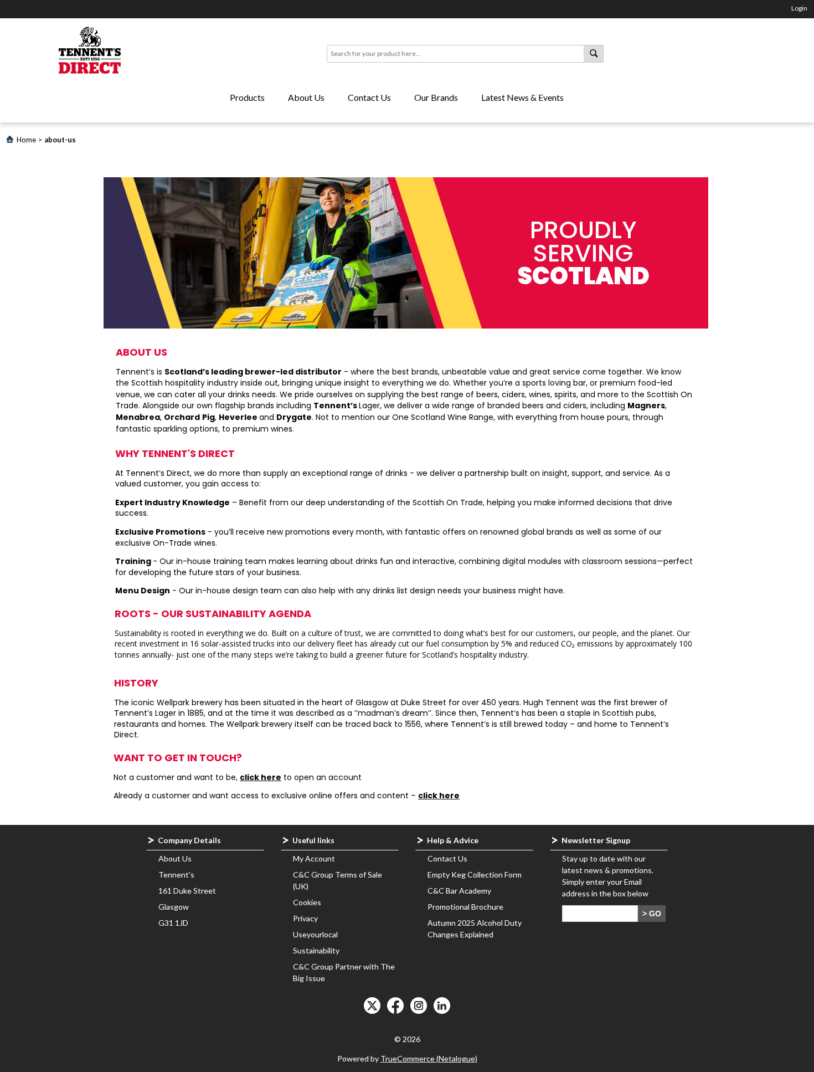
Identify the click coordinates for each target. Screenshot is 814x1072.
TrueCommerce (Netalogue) (428, 1058)
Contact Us (369, 97)
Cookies (307, 902)
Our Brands (436, 97)
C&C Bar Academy (459, 890)
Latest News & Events (522, 97)
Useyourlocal (315, 934)
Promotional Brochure (465, 906)
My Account (314, 858)
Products (247, 97)
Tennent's (176, 874)
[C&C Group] (90, 51)
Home (26, 139)
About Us (306, 97)
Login (799, 8)
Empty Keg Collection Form (474, 874)
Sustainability (316, 950)
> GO (651, 913)
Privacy (305, 918)
